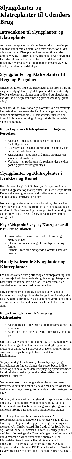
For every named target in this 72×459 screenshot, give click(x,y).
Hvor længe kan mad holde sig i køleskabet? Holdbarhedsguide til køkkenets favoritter (27, 417)
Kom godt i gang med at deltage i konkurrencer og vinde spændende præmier (36, 435)
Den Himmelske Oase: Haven (30, 438)
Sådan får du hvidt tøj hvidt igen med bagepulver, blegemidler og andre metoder (35, 423)
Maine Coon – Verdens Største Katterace (46, 450)
